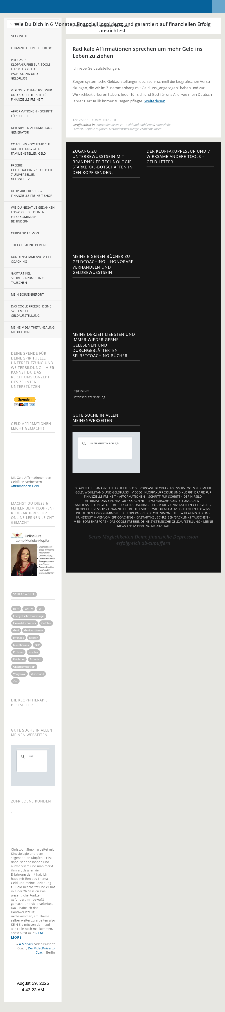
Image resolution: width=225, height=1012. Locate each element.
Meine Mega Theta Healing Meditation (32, 329)
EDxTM (28, 609)
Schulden (35, 659)
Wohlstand (37, 674)
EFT (40, 609)
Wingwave (19, 674)
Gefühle (46, 623)
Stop (35, 960)
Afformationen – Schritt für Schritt (149, 496)
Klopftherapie (21, 645)
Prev (14, 968)
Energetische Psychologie (28, 616)
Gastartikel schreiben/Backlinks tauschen (28, 278)
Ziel (15, 681)
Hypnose (18, 638)
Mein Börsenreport (27, 294)
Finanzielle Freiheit (24, 623)
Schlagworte (24, 594)
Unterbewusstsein (24, 667)
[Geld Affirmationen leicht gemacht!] (33, 473)
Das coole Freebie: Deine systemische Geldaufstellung (31, 311)
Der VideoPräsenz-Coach (41, 950)
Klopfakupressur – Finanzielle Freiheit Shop (31, 193)
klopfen (33, 638)
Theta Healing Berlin (28, 245)
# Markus (26, 944)
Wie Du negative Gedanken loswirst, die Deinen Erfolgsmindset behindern (33, 214)
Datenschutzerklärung (89, 397)
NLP (37, 645)
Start (31, 960)
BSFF (16, 609)
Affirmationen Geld (25, 486)
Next (51, 968)
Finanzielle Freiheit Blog (116, 488)
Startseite (84, 488)
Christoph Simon (25, 233)
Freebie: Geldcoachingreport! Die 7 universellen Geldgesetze (32, 172)
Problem (18, 652)
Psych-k (33, 652)
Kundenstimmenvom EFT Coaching (31, 259)
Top (143, 562)
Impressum (81, 391)
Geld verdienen (33, 630)
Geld (16, 630)
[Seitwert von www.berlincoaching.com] (82, 372)
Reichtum (19, 659)
